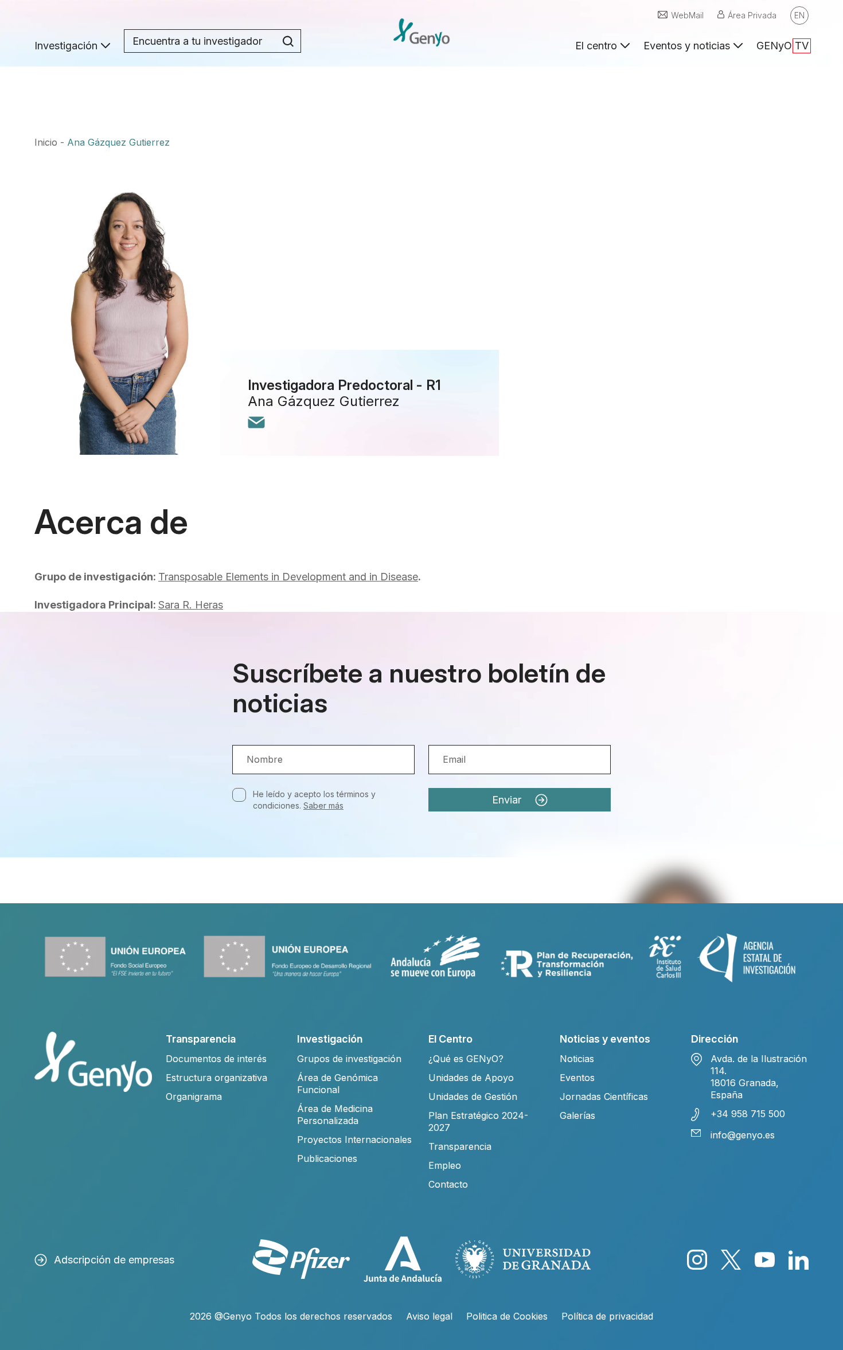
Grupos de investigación (349, 1058)
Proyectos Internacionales (354, 1139)
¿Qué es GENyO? (466, 1058)
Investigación (65, 46)
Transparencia (459, 1146)
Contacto (448, 1184)
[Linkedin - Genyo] (799, 1260)
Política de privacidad (607, 1316)
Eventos (577, 1077)
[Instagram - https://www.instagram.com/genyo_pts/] (697, 1260)
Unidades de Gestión (472, 1096)
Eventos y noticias (686, 46)
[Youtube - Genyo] (765, 1260)
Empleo (444, 1165)
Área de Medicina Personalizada (335, 1114)
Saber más (323, 805)
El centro (596, 46)
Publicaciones (327, 1158)
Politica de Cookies (507, 1316)
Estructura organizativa (216, 1077)
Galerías (577, 1115)
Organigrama (194, 1096)
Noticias (577, 1058)
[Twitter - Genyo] (731, 1260)
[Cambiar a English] (799, 15)
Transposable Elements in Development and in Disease (288, 577)
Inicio (45, 142)
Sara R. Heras (190, 605)
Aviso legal (429, 1316)
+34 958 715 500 (748, 1113)
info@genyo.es (743, 1135)
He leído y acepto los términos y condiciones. (314, 799)
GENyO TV (782, 46)
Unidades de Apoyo (471, 1077)
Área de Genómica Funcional (337, 1083)
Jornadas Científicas (604, 1096)
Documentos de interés (216, 1058)
